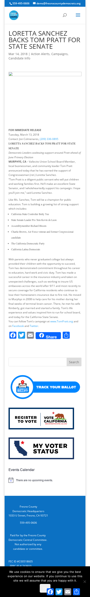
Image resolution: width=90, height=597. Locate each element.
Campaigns (59, 54)
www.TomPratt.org (61, 321)
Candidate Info (19, 58)
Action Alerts (40, 54)
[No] (84, 581)
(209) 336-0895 (49, 139)
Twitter (34, 326)
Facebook (18, 326)
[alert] (45, 480)
